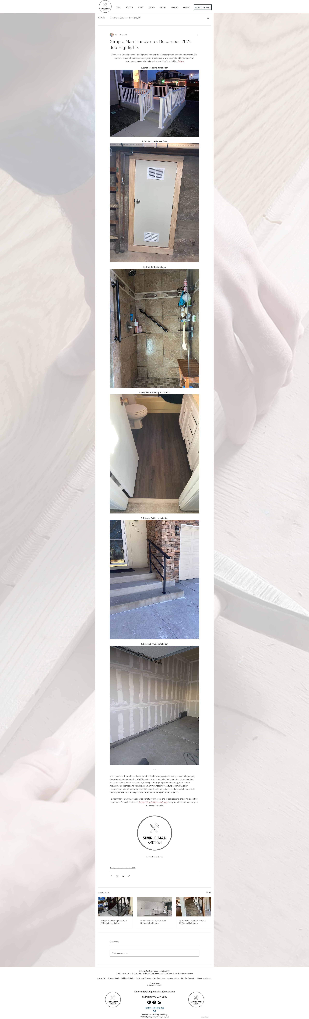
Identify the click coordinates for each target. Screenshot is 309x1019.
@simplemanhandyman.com (160, 991)
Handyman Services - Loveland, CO (125, 18)
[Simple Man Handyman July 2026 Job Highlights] (115, 906)
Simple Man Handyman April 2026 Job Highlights (192, 921)
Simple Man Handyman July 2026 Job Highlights (114, 921)
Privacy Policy (204, 1017)
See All (208, 892)
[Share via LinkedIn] (123, 876)
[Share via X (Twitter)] (117, 876)
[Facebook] (154, 1002)
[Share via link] (129, 876)
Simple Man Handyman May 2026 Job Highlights (153, 921)
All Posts (101, 18)
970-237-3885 (159, 996)
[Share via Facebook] (111, 876)
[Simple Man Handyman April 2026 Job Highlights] (193, 906)
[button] (208, 18)
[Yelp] (149, 1002)
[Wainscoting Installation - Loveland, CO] (154, 906)
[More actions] (197, 34)
